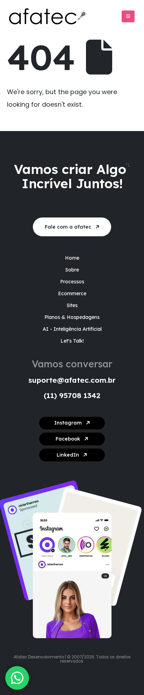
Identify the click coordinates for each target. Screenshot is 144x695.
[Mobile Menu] (128, 16)
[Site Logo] (52, 16)
